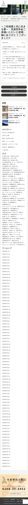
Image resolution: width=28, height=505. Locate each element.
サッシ (5, 192)
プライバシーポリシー (10, 501)
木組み (15, 160)
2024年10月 (5, 315)
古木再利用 (7, 162)
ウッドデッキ (7, 182)
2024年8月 (5, 321)
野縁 (19, 238)
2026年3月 (5, 265)
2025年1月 (5, 306)
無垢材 (19, 192)
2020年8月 (5, 460)
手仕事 (5, 230)
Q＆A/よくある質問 (7, 132)
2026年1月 (5, 271)
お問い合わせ (20, 501)
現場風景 (14, 210)
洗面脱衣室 (7, 204)
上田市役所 (20, 244)
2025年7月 (5, 289)
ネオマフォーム (8, 178)
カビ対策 (20, 236)
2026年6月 (5, 257)
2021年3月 (5, 440)
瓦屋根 (5, 184)
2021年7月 (5, 428)
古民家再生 (7, 166)
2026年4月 (5, 263)
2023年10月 (5, 350)
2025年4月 (5, 297)
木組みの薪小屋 (18, 242)
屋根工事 (14, 180)
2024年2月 (5, 338)
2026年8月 (5, 251)
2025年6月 (5, 292)
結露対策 (6, 228)
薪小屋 (17, 194)
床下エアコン (7, 242)
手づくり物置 (18, 178)
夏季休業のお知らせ (9, 238)
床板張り (14, 188)
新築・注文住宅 (6, 138)
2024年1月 (5, 341)
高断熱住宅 (13, 226)
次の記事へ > (14, 94)
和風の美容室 (7, 170)
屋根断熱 (13, 184)
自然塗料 (6, 208)
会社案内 (23, 499)
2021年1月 (5, 446)
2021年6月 (5, 431)
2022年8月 (5, 390)
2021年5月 (5, 434)
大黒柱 (19, 224)
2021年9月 (5, 422)
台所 (13, 236)
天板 (21, 212)
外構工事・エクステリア (8, 144)
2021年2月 (5, 443)
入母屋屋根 (12, 202)
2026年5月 (5, 260)
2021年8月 (5, 425)
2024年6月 (5, 326)
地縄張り (21, 200)
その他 (4, 150)
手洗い (12, 224)
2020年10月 (5, 454)
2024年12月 (5, 309)
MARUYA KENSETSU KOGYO (11, 503)
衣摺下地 (6, 200)
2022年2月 (5, 408)
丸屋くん (6, 216)
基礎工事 (6, 168)
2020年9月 (5, 457)
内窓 (11, 194)
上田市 (4, 78)
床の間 (5, 224)
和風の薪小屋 (7, 212)
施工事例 (13, 499)
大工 (14, 158)
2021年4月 (5, 437)
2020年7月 (5, 463)
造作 (15, 166)
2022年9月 (5, 387)
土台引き (6, 186)
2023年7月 (5, 358)
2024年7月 (5, 324)
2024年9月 (5, 318)
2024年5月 (5, 329)
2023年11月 (5, 347)
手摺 (5, 220)
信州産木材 (7, 240)
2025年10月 (5, 280)
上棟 (5, 202)
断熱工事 (21, 206)
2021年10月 (5, 419)
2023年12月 (5, 344)
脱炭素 (5, 196)
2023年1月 (5, 376)
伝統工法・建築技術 (7, 147)
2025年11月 (5, 277)
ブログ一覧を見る (14, 91)
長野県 (6, 158)
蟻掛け (5, 234)
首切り (12, 230)
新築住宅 (6, 180)
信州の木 (21, 190)
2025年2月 (5, 303)
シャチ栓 (13, 196)
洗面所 (5, 226)
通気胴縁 (15, 218)
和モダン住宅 (15, 228)
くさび (13, 190)
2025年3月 (5, 300)
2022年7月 (5, 393)
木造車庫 (6, 214)
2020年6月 (5, 466)
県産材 (6, 164)
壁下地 (19, 230)
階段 (5, 176)
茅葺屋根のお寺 (8, 174)
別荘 (13, 164)
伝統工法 (15, 156)
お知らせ (23, 42)
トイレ (12, 192)
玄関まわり (12, 220)
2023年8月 (5, 355)
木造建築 (6, 190)
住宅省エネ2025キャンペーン (11, 232)
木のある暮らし (8, 172)
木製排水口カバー (16, 214)
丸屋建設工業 (17, 170)
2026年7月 (5, 254)
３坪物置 (16, 182)
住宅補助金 (15, 208)
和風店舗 (14, 186)
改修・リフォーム (7, 141)
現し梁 (13, 200)
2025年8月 (5, 286)
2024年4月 (5, 332)
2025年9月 (5, 283)
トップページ (6, 499)
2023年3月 (5, 370)
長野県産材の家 (19, 172)
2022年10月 (5, 385)
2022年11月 (5, 382)
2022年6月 (5, 396)
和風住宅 (6, 160)
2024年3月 (5, 335)
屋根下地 (21, 184)
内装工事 (15, 240)
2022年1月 (5, 411)
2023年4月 (5, 367)
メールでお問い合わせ (14, 493)
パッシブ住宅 (17, 162)
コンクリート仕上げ (9, 244)
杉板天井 (6, 210)
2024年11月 (5, 312)
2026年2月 (5, 268)
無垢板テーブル (8, 222)
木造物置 (17, 174)
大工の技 (21, 198)
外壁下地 (14, 168)
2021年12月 (5, 414)
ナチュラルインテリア (9, 206)
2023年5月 (5, 364)
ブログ (18, 499)
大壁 (22, 218)
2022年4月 (5, 402)
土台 (15, 212)
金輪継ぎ (6, 188)
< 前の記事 (14, 87)
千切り (21, 188)
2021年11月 (5, 416)
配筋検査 (6, 236)
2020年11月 (5, 451)
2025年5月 (5, 294)
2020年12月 (5, 448)
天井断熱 (12, 176)
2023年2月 (5, 373)
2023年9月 (5, 353)
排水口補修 (7, 218)
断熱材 (21, 180)
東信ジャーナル (15, 234)
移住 (5, 194)
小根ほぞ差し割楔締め (9, 198)
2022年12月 (5, 379)
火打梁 (17, 222)
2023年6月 (5, 361)
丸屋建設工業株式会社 (13, 78)
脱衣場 (13, 216)
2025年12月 (5, 274)
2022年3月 (5, 405)
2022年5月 (5, 399)
